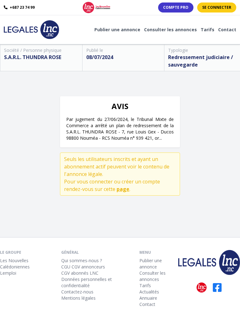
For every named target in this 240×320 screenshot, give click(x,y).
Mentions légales (78, 298)
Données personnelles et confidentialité (86, 282)
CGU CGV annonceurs (83, 267)
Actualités (149, 292)
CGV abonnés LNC (79, 273)
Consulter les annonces (170, 29)
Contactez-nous (77, 292)
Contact (227, 29)
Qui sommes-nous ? (81, 260)
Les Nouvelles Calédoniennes (15, 264)
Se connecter (216, 7)
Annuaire (148, 298)
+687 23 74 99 (22, 7)
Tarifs (207, 29)
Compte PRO (175, 7)
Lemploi (8, 273)
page (123, 189)
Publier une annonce (117, 29)
